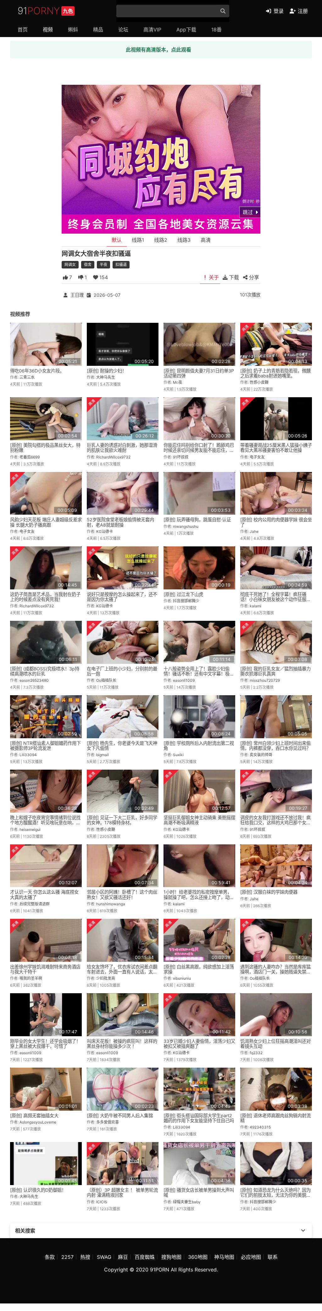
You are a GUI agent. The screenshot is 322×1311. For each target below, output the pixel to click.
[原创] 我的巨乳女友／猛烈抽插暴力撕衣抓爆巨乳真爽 (275, 671)
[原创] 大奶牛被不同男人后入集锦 (120, 1115)
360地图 (198, 1257)
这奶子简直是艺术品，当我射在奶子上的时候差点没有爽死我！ (45, 597)
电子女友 (257, 457)
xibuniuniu (182, 978)
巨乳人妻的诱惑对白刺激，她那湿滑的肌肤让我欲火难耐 (122, 447)
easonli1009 (184, 680)
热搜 (85, 1257)
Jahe (254, 531)
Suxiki (178, 754)
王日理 (77, 295)
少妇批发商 (105, 978)
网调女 (70, 264)
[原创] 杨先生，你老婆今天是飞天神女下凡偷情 (122, 745)
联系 (273, 1257)
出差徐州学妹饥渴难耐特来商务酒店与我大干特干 (45, 969)
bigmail (102, 754)
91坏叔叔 (180, 457)
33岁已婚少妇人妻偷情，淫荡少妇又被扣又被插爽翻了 (199, 1043)
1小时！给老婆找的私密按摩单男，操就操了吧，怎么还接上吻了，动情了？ (199, 897)
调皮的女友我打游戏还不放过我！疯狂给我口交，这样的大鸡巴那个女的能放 (275, 822)
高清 (206, 240)
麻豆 (123, 1257)
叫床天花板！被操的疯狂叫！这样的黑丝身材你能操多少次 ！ (122, 1043)
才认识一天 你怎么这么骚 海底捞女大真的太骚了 (44, 894)
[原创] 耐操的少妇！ (106, 370)
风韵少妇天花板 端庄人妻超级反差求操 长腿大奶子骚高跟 (46, 522)
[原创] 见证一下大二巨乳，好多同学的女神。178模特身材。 (122, 820)
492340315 (260, 1127)
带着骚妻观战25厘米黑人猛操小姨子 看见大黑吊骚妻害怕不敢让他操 (276, 447)
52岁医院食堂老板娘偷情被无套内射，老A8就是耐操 (120, 522)
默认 (117, 240)
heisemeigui (30, 829)
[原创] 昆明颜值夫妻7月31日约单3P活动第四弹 (199, 373)
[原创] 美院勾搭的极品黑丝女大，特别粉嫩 (45, 447)
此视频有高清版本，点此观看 (158, 49)
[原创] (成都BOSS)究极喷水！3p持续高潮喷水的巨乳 (44, 671)
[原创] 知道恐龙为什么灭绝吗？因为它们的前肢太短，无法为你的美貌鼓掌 (275, 1195)
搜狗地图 (171, 1257)
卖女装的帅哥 (261, 754)
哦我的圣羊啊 (30, 978)
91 (45, 10)
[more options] (303, 1230)
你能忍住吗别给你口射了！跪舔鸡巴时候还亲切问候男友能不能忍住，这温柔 (199, 450)
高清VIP (152, 29)
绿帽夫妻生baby (187, 1202)
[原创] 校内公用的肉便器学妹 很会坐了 (276, 522)
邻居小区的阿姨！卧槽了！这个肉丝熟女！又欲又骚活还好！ (122, 894)
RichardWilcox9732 (113, 457)
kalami (255, 606)
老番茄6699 (29, 457)
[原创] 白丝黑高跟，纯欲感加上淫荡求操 (199, 969)
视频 (48, 29)
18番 (216, 29)
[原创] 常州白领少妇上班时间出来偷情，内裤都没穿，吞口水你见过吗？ (275, 745)
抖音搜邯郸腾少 (186, 601)
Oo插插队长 (106, 680)
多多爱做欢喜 (107, 1122)
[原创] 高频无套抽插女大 (34, 1115)
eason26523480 (34, 680)
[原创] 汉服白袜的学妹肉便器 (268, 892)
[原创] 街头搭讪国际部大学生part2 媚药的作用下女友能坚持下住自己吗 (199, 1118)
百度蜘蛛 (145, 1257)
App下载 (186, 29)
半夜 (103, 264)
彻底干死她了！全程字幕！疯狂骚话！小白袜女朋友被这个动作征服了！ (273, 599)
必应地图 (251, 1257)
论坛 (123, 29)
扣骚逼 (121, 264)
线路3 (184, 240)
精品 (98, 29)
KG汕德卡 (104, 531)
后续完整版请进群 (34, 904)
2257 (67, 1257)
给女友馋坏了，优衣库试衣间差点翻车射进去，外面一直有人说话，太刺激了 (122, 971)
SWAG (104, 1257)
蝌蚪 (73, 29)
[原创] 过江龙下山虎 (183, 594)
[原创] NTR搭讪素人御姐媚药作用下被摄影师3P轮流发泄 (45, 745)
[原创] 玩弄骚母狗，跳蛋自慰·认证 (197, 519)
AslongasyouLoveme (37, 1122)
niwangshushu (185, 526)
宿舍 (88, 264)
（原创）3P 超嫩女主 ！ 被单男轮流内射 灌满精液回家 (122, 1192)
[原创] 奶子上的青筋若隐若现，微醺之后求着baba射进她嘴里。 (275, 373)
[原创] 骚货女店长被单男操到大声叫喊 (199, 1192)
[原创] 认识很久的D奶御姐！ (38, 1190)
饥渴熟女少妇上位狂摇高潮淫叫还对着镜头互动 (275, 1043)
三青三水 (27, 377)
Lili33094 (28, 754)
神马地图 (224, 1257)
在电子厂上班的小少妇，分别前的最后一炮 (122, 671)
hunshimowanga (110, 904)
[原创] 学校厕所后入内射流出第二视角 (199, 745)
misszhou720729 (265, 680)
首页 (23, 29)
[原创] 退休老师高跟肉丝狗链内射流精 (275, 1118)
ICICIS (101, 1202)
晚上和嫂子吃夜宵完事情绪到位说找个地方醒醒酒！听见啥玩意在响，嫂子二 (45, 822)
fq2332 (256, 1052)
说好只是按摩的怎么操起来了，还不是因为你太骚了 (122, 597)
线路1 (138, 240)
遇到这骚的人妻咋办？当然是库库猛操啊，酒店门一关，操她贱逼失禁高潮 (275, 971)
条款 (50, 1257)
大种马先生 (105, 377)
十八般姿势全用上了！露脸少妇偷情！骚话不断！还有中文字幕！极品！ (197, 673)
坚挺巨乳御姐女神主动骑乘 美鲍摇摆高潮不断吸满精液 (199, 820)
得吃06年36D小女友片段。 (37, 370)
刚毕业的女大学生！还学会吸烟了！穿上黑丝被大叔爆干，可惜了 (45, 1043)
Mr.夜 (177, 382)
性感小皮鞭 (259, 382)
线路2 (160, 240)
